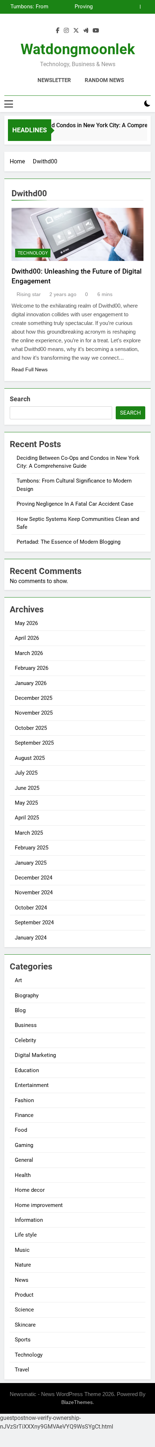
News (21, 1280)
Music (22, 1250)
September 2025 (34, 743)
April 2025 (27, 817)
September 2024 (34, 922)
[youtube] (95, 30)
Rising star (29, 294)
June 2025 (27, 788)
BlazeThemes (77, 1402)
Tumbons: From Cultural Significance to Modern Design (29, 7)
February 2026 (31, 668)
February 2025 (31, 847)
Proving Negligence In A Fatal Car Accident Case (74, 7)
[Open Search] (135, 104)
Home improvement (39, 1205)
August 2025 (30, 758)
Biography (27, 995)
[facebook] (58, 30)
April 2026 (27, 638)
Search (20, 399)
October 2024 (31, 907)
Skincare (25, 1325)
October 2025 (31, 728)
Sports (23, 1339)
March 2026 (29, 653)
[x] (76, 30)
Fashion (24, 1100)
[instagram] (66, 30)
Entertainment (32, 1085)
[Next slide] (145, 7)
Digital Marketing (35, 1055)
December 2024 (33, 877)
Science (24, 1309)
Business (26, 1025)
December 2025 (33, 698)
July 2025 (26, 773)
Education (27, 1070)
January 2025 (30, 863)
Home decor (30, 1190)
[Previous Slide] (134, 7)
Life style (26, 1235)
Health (23, 1175)
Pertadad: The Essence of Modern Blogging (68, 542)
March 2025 (29, 833)
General (24, 1160)
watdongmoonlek (78, 49)
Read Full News (30, 369)
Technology (33, 253)
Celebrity (25, 1040)
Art (18, 980)
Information (29, 1220)
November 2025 (34, 713)
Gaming (24, 1145)
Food (21, 1130)
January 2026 (30, 683)
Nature (23, 1265)
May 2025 (26, 803)
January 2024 (30, 937)
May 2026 (26, 623)
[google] (85, 30)
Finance (24, 1115)
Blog (20, 1010)
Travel (22, 1369)
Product (24, 1295)
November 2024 (34, 892)
